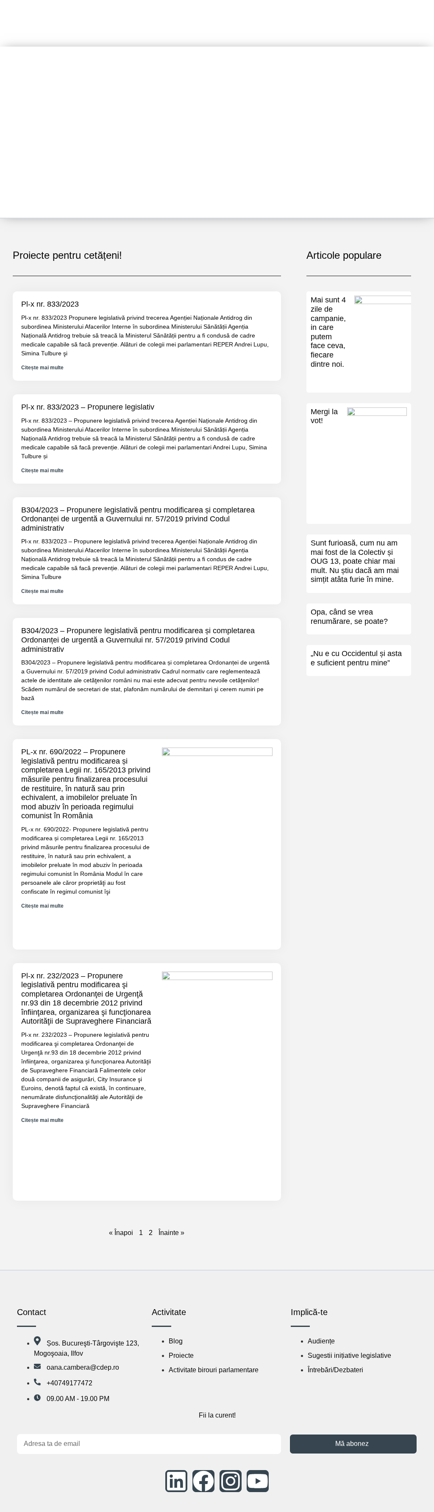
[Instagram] (231, 1481)
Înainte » (171, 1232)
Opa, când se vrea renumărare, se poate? (349, 617)
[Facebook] (203, 1481)
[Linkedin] (176, 1481)
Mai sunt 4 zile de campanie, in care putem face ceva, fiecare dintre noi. (328, 332)
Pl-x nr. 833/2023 (50, 304)
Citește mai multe (42, 368)
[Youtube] (258, 1481)
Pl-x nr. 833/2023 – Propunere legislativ (87, 407)
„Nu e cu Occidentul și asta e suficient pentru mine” (356, 658)
